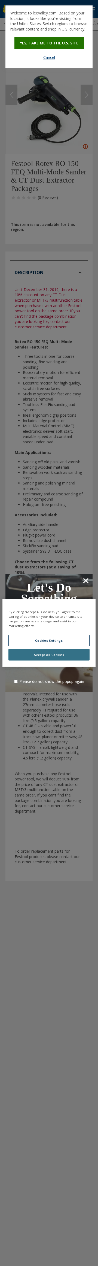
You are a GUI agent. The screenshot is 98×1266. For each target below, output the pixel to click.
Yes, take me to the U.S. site (49, 43)
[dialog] (49, 36)
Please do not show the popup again (51, 681)
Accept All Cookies (49, 655)
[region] (49, 633)
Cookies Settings (49, 640)
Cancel (49, 57)
